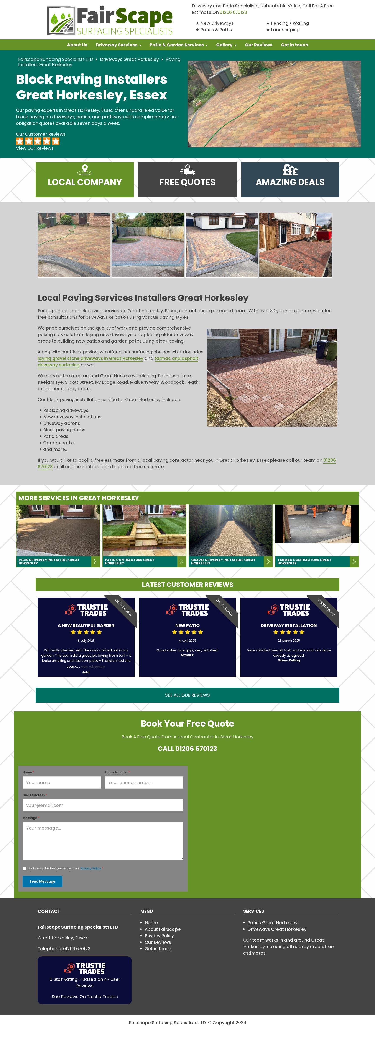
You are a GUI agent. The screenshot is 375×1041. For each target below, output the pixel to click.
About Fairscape (163, 929)
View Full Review (93, 666)
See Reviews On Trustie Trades (85, 997)
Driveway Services (116, 45)
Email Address (35, 795)
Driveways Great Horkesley (130, 59)
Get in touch (294, 45)
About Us (77, 45)
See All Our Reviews (187, 695)
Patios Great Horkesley (273, 923)
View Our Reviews (35, 148)
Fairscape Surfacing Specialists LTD (55, 59)
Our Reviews (258, 45)
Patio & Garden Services (177, 45)
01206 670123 (196, 748)
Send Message (42, 881)
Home (151, 923)
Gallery (224, 45)
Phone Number (117, 772)
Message (31, 818)
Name (28, 772)
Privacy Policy (91, 868)
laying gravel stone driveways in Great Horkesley (90, 358)
